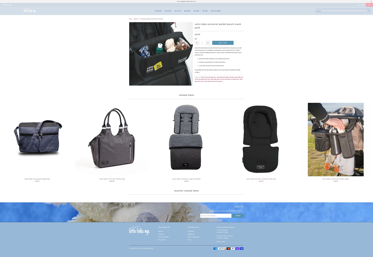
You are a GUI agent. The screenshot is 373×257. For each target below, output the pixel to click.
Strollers (158, 11)
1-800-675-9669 (7, 5)
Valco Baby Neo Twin (204, 79)
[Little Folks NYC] (30, 10)
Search (189, 240)
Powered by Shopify (147, 248)
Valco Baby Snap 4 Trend (217, 79)
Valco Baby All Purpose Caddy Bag (37, 139)
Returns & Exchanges (193, 237)
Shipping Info (190, 234)
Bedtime (205, 11)
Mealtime (187, 11)
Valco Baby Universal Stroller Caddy (336, 139)
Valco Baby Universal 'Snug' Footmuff (186, 139)
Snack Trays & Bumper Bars (208, 77)
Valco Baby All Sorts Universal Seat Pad (261, 139)
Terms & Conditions (163, 237)
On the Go (178, 11)
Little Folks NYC (138, 248)
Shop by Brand (216, 11)
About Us (160, 231)
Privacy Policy (162, 240)
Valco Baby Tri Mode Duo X (231, 79)
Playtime (196, 11)
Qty (196, 39)
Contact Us (161, 234)
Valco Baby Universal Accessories (213, 81)
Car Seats (168, 11)
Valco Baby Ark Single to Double (225, 77)
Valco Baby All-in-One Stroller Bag (112, 139)
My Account (190, 231)
